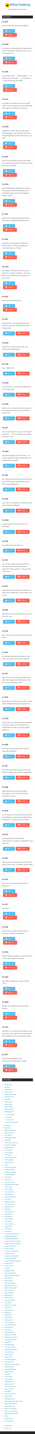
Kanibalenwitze (9, 1211)
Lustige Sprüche (9, 1253)
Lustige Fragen (9, 1248)
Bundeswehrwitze (10, 1138)
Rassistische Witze (10, 1325)
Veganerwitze (8, 1381)
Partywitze (7, 1312)
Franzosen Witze (9, 1182)
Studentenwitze (9, 1367)
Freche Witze (8, 1189)
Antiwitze (7, 1087)
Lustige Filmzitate (9, 1246)
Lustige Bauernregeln (11, 1236)
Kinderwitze (8, 1214)
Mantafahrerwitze (9, 1283)
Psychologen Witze (12, 1122)
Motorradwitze (9, 1293)
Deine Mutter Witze (10, 1157)
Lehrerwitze (8, 1229)
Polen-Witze (8, 1317)
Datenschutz (8, 1425)
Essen (6, 1165)
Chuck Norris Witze (10, 1145)
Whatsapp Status (9, 1399)
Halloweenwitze (9, 1202)
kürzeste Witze (9, 1224)
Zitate (6, 1416)
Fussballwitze (8, 1194)
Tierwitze (7, 1374)
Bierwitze (7, 1128)
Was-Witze (7, 1391)
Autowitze (7, 1099)
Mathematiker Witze (10, 1285)
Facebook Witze (9, 1170)
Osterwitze (7, 1307)
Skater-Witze (8, 1357)
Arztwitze (9, 1117)
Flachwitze (7, 1179)
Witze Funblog (20, 4)
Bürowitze (7, 1140)
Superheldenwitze (10, 1369)
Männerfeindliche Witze (12, 1275)
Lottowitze (7, 1231)
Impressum (7, 1428)
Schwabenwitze (9, 1344)
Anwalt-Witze (10, 1115)
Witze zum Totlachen (11, 1411)
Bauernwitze (8, 1104)
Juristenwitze (10, 1120)
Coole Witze (8, 1150)
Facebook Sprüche (10, 1167)
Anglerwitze (8, 1084)
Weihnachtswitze (9, 1394)
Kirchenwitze (8, 1216)
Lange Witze (8, 1226)
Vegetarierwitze (9, 1384)
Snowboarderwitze (10, 1359)
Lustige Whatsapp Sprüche (12, 1261)
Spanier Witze (8, 1362)
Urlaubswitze (8, 1379)
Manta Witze (8, 1280)
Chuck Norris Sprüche (11, 1143)
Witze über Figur (9, 1406)
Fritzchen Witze (9, 1192)
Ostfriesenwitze (9, 1310)
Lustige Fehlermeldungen (12, 1243)
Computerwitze (9, 1147)
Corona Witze (8, 1152)
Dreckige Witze (9, 1160)
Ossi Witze (7, 1303)
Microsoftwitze (9, 1290)
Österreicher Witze (10, 1305)
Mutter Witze (8, 1298)
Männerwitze (8, 1278)
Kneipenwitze (8, 1219)
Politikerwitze (8, 1320)
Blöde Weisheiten (10, 1130)
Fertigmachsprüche (10, 1172)
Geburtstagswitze (9, 1197)
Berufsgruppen (9, 1112)
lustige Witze (8, 1263)
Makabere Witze (9, 1271)
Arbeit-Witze (8, 1092)
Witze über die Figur (10, 1404)
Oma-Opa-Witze (9, 1300)
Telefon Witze (8, 1372)
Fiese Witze (8, 1177)
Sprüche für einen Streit (11, 1364)
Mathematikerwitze (10, 1288)
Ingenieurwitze (9, 1207)
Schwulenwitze (9, 1352)
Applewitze (8, 1089)
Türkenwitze (8, 1376)
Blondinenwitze (9, 1133)
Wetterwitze (8, 1396)
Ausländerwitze (9, 1097)
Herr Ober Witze (9, 1204)
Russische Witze (9, 1332)
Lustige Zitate (8, 1266)
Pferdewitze (8, 1315)
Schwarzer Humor (10, 1347)
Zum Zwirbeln (8, 1421)
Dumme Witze (8, 1162)
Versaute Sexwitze (10, 1386)
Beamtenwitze (8, 1109)
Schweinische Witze (10, 1349)
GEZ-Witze (7, 1199)
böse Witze (8, 1135)
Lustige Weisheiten (10, 1258)
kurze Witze (8, 1221)
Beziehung (7, 1125)
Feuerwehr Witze (9, 1175)
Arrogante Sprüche (10, 1094)
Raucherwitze (8, 1327)
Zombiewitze (8, 1418)
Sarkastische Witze (10, 1335)
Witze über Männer (10, 1409)
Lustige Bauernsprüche (11, 1239)
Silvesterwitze (8, 1354)
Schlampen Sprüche (10, 1337)
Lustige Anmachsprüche (11, 1234)
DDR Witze (7, 1155)
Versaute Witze (9, 1389)
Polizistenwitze (9, 1322)
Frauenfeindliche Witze (11, 1184)
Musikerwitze (8, 1295)
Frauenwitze (8, 1187)
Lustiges (7, 1268)
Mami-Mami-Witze (10, 1273)
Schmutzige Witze (10, 1340)
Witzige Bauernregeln (11, 1413)
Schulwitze (7, 1342)
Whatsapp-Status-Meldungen (13, 1401)
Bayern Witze (8, 1107)
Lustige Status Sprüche (11, 1256)
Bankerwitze (8, 1102)
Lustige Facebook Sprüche (12, 1241)
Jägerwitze (7, 1209)
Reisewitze (7, 1330)
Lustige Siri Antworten (11, 1251)
